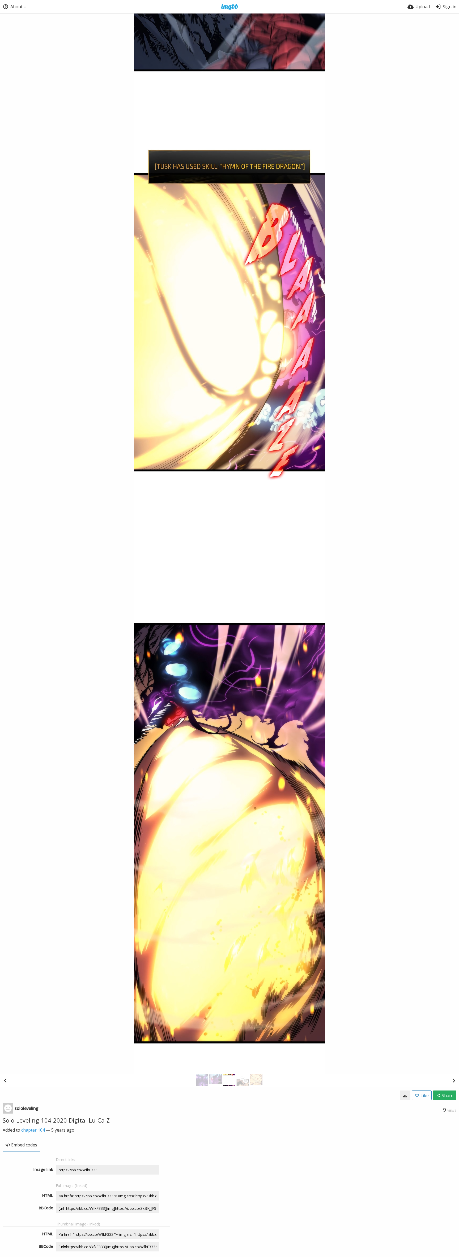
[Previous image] (5, 1080)
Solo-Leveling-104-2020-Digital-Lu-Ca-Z (56, 1120)
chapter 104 (33, 1130)
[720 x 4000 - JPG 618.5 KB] (405, 1095)
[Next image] (453, 1080)
